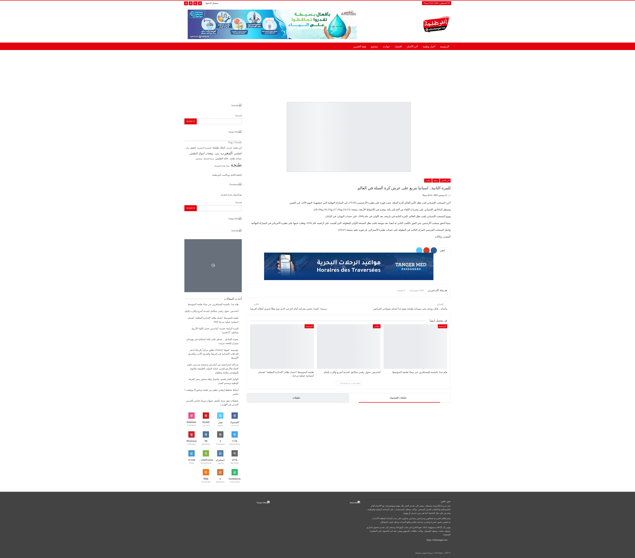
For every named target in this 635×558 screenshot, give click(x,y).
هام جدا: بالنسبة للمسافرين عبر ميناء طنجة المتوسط (213, 304)
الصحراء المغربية (204, 148)
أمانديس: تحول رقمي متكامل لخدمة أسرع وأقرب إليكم (211, 311)
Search (238, 115)
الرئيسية (444, 46)
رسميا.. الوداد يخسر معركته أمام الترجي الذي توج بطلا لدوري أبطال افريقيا (288, 308)
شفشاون (198, 159)
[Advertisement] (317, 75)
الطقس (238, 153)
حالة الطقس (221, 158)
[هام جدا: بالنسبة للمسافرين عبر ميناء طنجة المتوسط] (415, 346)
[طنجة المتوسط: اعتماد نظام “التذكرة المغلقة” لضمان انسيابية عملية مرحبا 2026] (282, 346)
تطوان (216, 154)
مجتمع (374, 46)
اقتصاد (398, 46)
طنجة (236, 164)
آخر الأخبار (445, 180)
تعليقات (296, 398)
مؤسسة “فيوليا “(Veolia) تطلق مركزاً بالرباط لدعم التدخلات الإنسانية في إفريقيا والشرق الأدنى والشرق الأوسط (213, 354)
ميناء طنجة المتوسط (221, 166)
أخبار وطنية (429, 46)
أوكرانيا (229, 148)
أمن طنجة (237, 148)
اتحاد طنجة (218, 147)
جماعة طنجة (236, 158)
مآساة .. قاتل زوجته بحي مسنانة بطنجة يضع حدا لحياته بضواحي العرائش (410, 308)
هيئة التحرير (359, 46)
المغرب (227, 153)
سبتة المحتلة (209, 159)
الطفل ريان (191, 148)
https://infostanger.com (436, 540)
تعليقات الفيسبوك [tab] (398, 398)
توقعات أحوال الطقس (201, 153)
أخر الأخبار (412, 46)
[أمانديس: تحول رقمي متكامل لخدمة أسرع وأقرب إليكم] (349, 346)
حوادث (386, 46)
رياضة (435, 180)
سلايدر (428, 180)
